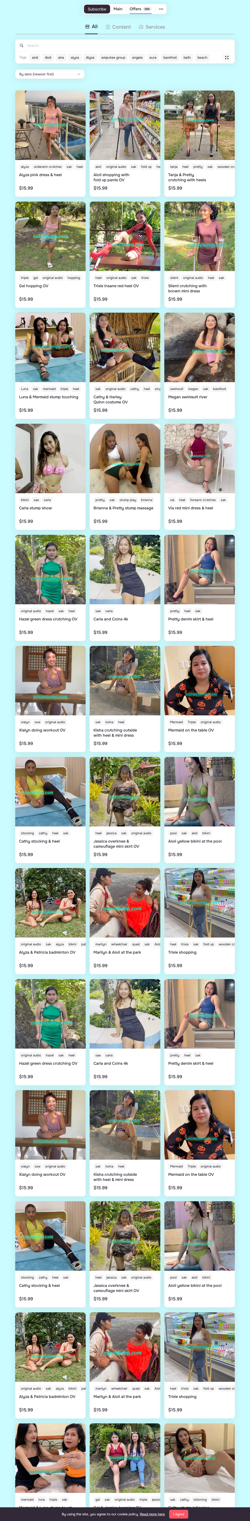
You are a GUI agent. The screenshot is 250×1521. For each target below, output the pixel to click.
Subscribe (97, 9)
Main (118, 9)
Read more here (152, 1514)
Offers (140, 9)
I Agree (178, 1514)
